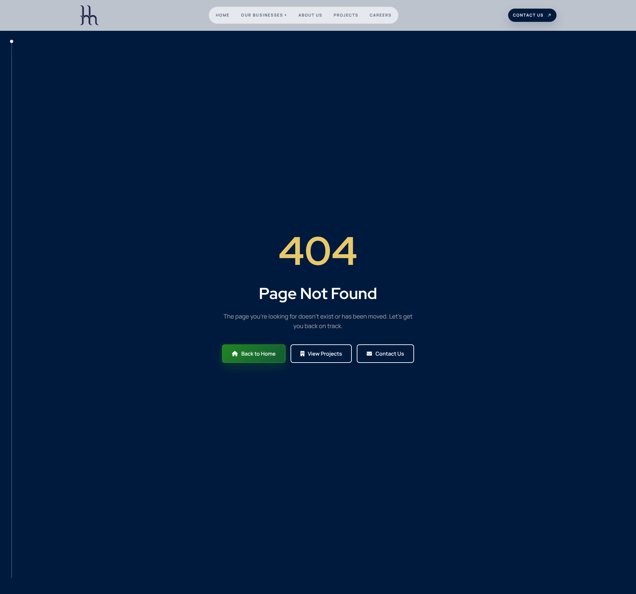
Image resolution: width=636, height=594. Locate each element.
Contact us (528, 15)
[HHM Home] (89, 15)
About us (310, 15)
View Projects (325, 353)
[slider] (11, 309)
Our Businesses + (264, 15)
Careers (381, 15)
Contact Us (389, 353)
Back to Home (258, 353)
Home (223, 15)
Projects (346, 15)
